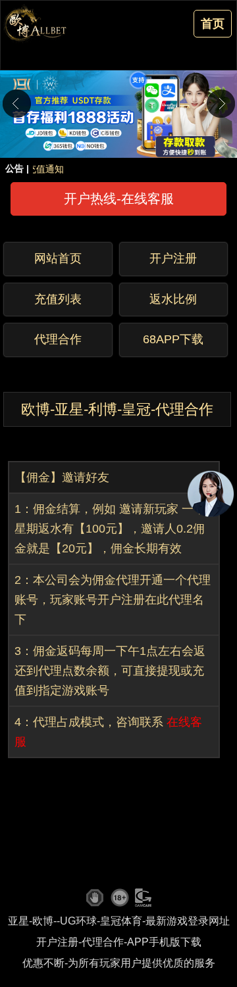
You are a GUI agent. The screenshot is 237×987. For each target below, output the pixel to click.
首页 (212, 23)
